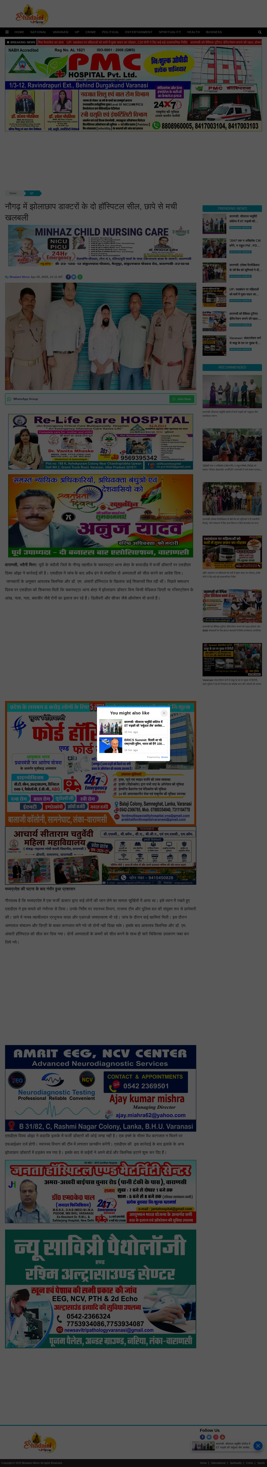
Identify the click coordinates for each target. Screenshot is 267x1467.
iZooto (164, 757)
